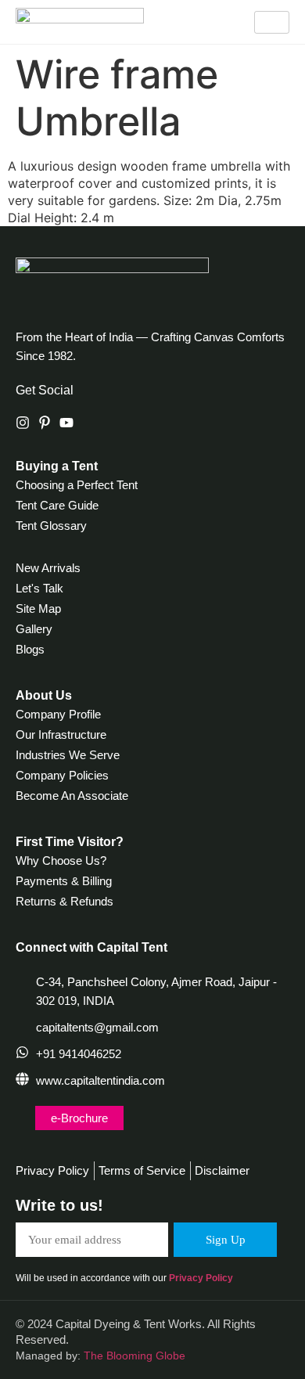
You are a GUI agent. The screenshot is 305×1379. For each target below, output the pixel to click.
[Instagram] (23, 423)
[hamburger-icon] (271, 22)
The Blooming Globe (134, 1355)
